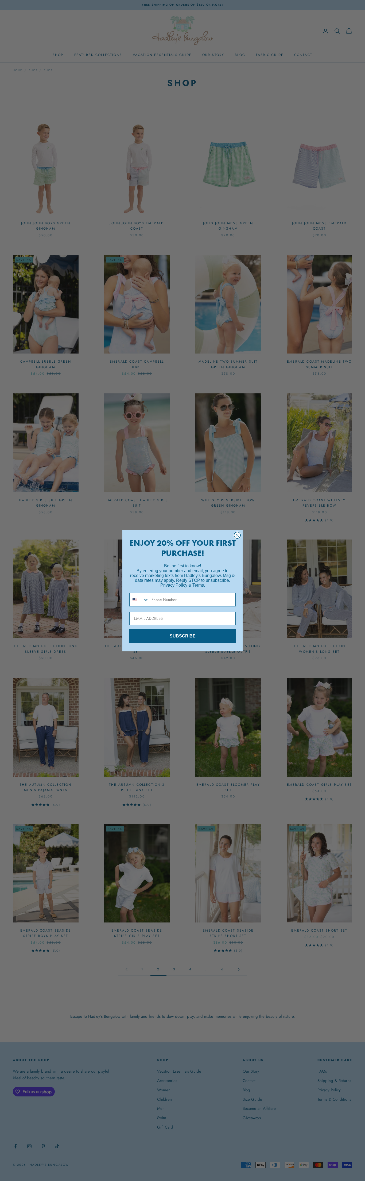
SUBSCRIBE (183, 636)
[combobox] (139, 599)
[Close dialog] (237, 535)
